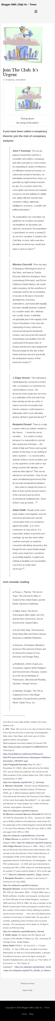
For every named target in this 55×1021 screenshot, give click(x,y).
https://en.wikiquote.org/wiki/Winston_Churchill (23, 836)
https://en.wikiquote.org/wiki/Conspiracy (20, 811)
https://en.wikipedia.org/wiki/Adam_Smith (33, 967)
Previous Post (27, 983)
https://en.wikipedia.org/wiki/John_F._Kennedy (23, 782)
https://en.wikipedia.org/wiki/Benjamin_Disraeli (23, 931)
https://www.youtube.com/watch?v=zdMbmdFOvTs (25, 747)
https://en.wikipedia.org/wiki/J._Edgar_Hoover (29, 875)
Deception (21, 80)
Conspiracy (9, 80)
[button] (36, 11)
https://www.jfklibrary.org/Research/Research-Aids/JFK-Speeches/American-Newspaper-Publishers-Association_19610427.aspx (27, 757)
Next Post (27, 990)
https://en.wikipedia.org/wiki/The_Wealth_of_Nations (27, 970)
